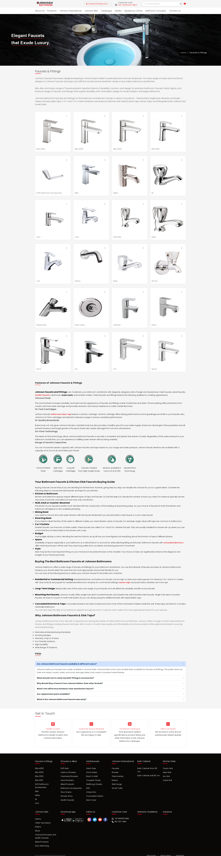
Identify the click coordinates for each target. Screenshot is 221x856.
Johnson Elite (88, 10)
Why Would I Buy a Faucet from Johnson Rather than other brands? (70, 683)
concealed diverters (173, 542)
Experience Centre (128, 10)
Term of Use (151, 853)
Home (183, 52)
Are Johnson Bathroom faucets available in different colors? (67, 664)
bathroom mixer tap (61, 414)
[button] (180, 3)
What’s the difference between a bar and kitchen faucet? (65, 688)
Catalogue (102, 10)
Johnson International (68, 10)
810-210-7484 (120, 820)
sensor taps (124, 582)
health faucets (42, 395)
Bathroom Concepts (150, 10)
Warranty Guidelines (147, 810)
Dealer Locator (53, 728)
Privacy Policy (166, 853)
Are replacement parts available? (53, 694)
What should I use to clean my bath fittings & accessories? (65, 678)
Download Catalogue (130, 728)
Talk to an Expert (168, 728)
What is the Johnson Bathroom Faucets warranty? (61, 699)
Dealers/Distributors (98, 3)
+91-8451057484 (127, 5)
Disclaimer (180, 853)
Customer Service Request (91, 728)
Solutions (167, 810)
